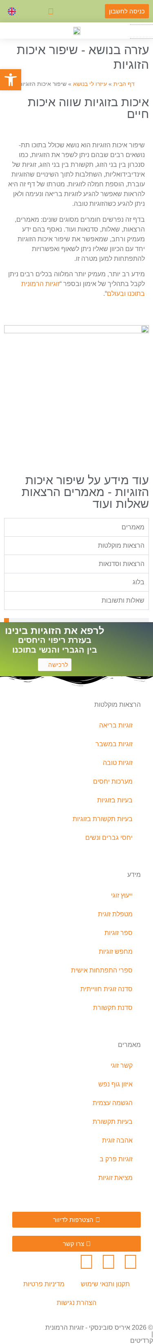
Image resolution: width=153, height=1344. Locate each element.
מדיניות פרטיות (43, 1284)
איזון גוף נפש (115, 1084)
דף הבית (124, 84)
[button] (141, 31)
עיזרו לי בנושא (90, 84)
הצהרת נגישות (76, 1302)
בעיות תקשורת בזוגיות (103, 818)
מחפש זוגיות (116, 951)
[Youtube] (86, 1262)
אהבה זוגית (117, 1140)
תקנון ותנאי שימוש (105, 1284)
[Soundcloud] (108, 1262)
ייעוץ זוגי (122, 895)
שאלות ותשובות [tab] (123, 600)
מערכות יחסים (113, 781)
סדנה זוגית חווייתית (106, 989)
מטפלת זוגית (115, 914)
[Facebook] (130, 1262)
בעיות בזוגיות (115, 800)
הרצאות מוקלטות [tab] (121, 545)
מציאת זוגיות (115, 1177)
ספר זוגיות (118, 932)
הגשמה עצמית (113, 1102)
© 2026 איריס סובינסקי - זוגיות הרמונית (99, 1327)
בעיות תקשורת (113, 1121)
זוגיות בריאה (116, 725)
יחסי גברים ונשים (109, 837)
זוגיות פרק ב (116, 1159)
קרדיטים (141, 1340)
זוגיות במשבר (114, 744)
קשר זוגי (122, 1065)
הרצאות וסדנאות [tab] (121, 563)
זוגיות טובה (118, 762)
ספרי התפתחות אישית (102, 970)
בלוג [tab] (138, 582)
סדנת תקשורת (113, 1007)
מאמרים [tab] (133, 527)
